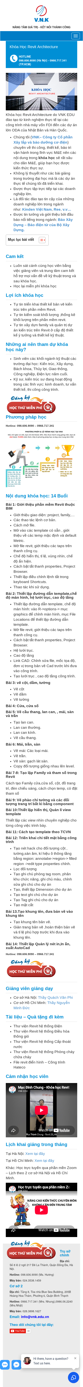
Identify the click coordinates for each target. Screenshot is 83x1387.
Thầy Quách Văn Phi (55, 997)
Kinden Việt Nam (37, 209)
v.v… (67, 209)
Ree (57, 209)
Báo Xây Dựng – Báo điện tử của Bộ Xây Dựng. (43, 225)
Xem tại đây (35, 1154)
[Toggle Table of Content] (40, 240)
